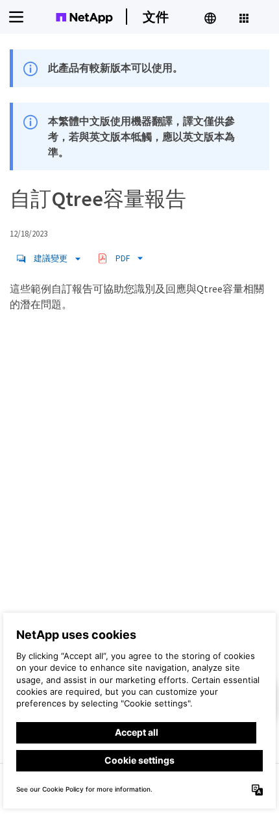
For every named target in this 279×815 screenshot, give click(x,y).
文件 (156, 16)
